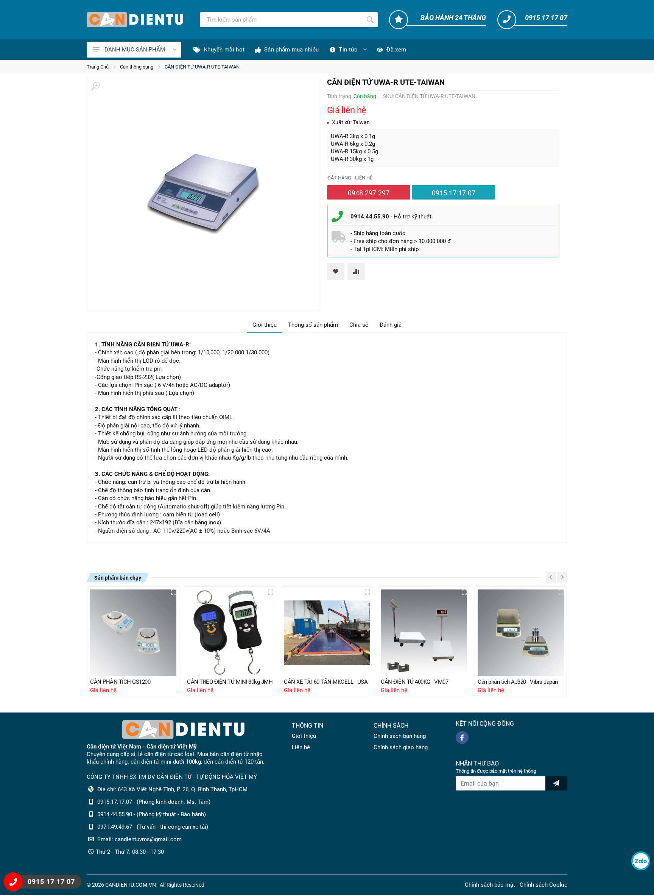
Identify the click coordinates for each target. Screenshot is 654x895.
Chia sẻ (358, 324)
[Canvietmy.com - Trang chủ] (135, 19)
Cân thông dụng (136, 67)
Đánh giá (391, 324)
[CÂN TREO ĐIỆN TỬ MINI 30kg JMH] (230, 632)
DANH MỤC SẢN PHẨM (134, 49)
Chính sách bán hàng (400, 736)
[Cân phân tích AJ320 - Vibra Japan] (521, 632)
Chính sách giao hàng (401, 747)
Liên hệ (301, 747)
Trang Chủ (98, 67)
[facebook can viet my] (462, 737)
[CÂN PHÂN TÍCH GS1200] (133, 632)
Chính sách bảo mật (490, 884)
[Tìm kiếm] (370, 19)
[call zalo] (640, 860)
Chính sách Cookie (543, 884)
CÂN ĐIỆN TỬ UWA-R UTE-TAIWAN (202, 67)
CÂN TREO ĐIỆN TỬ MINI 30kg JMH (229, 681)
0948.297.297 (368, 193)
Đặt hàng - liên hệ (349, 178)
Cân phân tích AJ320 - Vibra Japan (518, 681)
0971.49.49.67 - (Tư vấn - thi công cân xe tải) (152, 826)
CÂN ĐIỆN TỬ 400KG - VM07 (414, 681)
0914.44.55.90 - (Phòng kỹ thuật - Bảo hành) (151, 814)
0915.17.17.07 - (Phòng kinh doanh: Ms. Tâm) (153, 801)
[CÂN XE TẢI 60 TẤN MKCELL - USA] (327, 632)
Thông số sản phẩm (313, 324)
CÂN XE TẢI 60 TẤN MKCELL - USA (325, 681)
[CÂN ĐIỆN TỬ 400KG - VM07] (424, 632)
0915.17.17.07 (453, 193)
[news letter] (556, 783)
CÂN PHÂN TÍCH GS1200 (120, 681)
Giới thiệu (264, 324)
